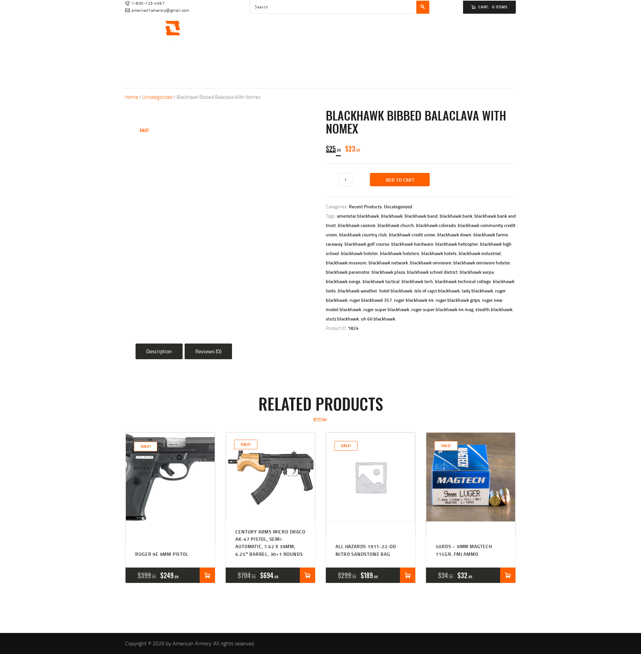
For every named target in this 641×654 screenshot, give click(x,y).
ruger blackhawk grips (458, 300)
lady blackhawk (477, 290)
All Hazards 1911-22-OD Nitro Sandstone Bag (366, 550)
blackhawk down (454, 234)
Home (131, 96)
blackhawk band (421, 216)
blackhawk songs (343, 281)
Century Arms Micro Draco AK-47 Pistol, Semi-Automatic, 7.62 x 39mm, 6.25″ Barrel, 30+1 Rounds (270, 542)
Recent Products (365, 206)
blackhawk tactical (381, 281)
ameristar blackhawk (358, 216)
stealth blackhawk (493, 309)
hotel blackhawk (395, 290)
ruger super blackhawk (386, 309)
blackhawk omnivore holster (481, 262)
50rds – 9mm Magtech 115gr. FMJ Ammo (464, 550)
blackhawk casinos (357, 225)
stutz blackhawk (342, 318)
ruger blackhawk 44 (414, 300)
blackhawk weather (357, 290)
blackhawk (392, 216)
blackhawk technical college (463, 281)
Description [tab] (159, 351)
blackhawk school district (432, 272)
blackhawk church (396, 225)
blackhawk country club (363, 234)
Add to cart (400, 180)
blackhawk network (388, 262)
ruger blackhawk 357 (371, 300)
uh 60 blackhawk (378, 318)
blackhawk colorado (436, 225)
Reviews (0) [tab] (208, 351)
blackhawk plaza (388, 272)
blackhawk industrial (480, 253)
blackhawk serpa (477, 272)
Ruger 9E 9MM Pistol (161, 554)
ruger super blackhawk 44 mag (442, 309)
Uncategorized (157, 96)
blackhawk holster (359, 253)
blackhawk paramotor (348, 272)
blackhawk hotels (439, 253)
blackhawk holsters (399, 253)
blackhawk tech (417, 281)
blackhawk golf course (367, 244)
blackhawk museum (346, 262)
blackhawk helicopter (456, 244)
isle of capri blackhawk (437, 290)
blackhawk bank (456, 216)
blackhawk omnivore (430, 262)
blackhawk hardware (412, 244)
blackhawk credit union (412, 234)
